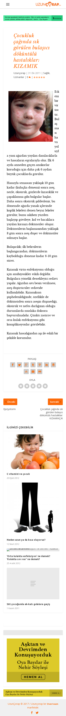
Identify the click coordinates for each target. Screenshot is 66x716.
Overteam (52, 703)
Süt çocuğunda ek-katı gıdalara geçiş (28, 604)
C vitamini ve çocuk (18, 474)
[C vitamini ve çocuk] (33, 451)
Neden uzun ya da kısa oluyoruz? (26, 539)
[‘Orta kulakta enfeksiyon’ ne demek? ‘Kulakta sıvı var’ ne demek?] (33, 550)
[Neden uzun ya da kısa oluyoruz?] (33, 509)
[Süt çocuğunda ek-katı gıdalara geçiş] (33, 583)
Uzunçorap (19, 73)
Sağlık (46, 73)
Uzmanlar (19, 77)
